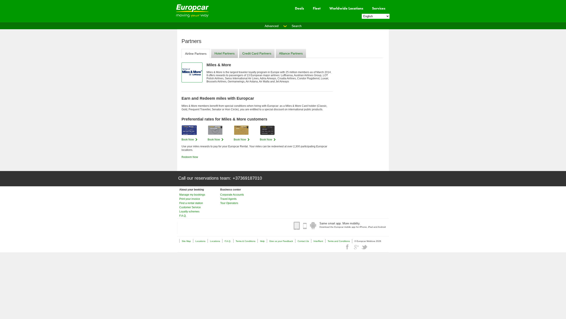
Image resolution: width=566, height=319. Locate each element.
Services (378, 8)
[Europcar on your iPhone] (305, 226)
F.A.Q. (182, 215)
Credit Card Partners (256, 53)
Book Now (188, 139)
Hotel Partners (224, 53)
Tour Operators (229, 203)
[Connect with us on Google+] (356, 247)
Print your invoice (189, 198)
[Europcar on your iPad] (297, 226)
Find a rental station (191, 203)
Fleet (317, 8)
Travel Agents (228, 198)
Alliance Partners (291, 53)
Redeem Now (190, 157)
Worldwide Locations (346, 8)
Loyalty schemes (189, 211)
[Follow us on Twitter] (364, 247)
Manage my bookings (192, 194)
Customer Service (190, 207)
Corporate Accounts (232, 194)
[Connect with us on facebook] (348, 247)
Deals (299, 8)
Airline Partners (196, 53)
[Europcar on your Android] (313, 226)
